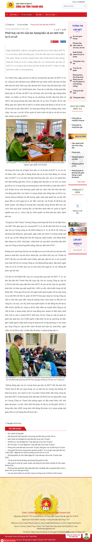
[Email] (65, 29)
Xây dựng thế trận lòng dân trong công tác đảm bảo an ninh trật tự (31, 436)
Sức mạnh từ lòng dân (16, 433)
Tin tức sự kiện (22, 25)
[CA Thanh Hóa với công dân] (78, 536)
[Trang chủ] (7, 14)
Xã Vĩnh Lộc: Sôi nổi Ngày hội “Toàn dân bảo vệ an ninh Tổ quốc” (30, 442)
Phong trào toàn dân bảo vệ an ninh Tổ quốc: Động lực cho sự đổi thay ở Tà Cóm (36, 447)
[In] (63, 29)
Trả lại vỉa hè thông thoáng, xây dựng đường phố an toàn (28, 460)
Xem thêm (81, 182)
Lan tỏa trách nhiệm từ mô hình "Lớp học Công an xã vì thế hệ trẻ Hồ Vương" (35, 473)
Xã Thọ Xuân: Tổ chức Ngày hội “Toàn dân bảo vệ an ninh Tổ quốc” (31, 445)
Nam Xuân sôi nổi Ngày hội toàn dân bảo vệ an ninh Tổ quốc (29, 439)
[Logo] (25, 5)
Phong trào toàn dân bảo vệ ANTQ (43, 25)
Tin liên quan (14, 429)
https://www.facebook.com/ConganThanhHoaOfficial (50, 532)
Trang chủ (10, 25)
